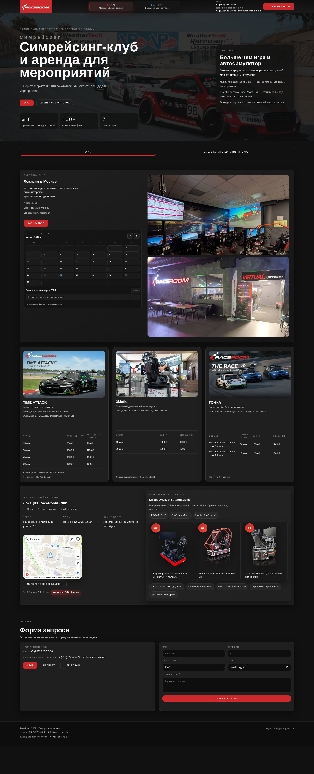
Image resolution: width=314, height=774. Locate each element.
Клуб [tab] (88, 152)
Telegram (73, 665)
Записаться (36, 223)
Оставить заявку (278, 6)
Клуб (27, 103)
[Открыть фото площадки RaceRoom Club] (218, 297)
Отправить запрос (227, 698)
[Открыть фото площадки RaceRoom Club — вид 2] (218, 215)
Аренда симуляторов (55, 103)
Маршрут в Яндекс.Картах (44, 584)
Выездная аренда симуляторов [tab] (226, 152)
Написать (50, 665)
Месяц (135, 290)
